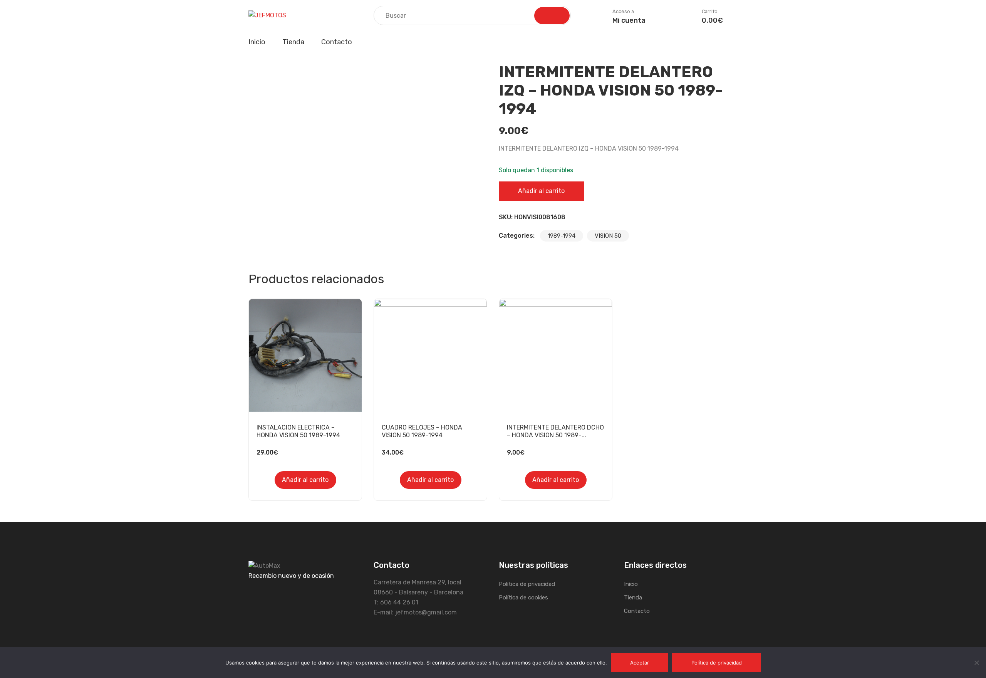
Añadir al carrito (541, 191)
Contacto (336, 42)
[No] (976, 662)
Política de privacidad (527, 584)
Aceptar (639, 663)
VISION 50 (608, 235)
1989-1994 (561, 235)
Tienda (293, 42)
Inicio (256, 42)
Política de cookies (523, 597)
